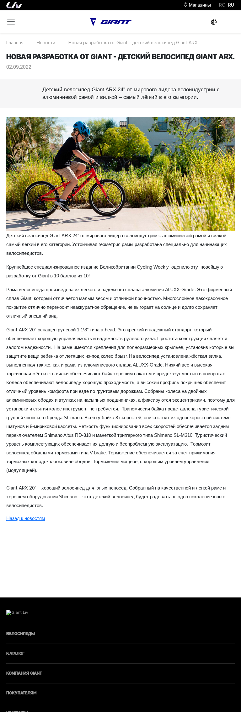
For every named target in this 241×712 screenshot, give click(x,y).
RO (222, 5)
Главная (15, 43)
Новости (46, 43)
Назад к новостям (25, 518)
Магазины (199, 5)
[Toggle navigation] (11, 21)
